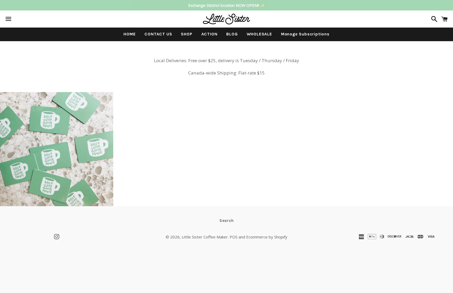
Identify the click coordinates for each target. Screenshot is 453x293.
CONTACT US (158, 33)
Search (226, 220)
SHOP (186, 33)
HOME (129, 33)
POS (234, 236)
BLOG (232, 33)
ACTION (209, 33)
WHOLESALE (259, 33)
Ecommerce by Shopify (266, 236)
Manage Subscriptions (305, 33)
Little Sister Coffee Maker (205, 236)
